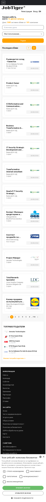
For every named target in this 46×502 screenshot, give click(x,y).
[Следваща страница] (37, 317)
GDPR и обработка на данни (13, 430)
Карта (5, 434)
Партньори (7, 395)
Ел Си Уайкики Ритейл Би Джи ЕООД (23, 351)
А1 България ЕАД (15, 336)
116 (34, 317)
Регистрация (26, 11)
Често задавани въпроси (12, 414)
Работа (5, 375)
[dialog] (23, 478)
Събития (6, 381)
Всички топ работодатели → (14, 358)
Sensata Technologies (17, 331)
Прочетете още (29, 467)
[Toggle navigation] (3, 2)
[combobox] (40, 457)
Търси (23, 41)
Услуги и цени (8, 417)
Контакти (6, 437)
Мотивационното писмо (12, 450)
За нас (5, 411)
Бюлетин (6, 388)
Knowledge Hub (8, 385)
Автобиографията (9, 447)
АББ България (14, 341)
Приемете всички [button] (23, 488)
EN (40, 11)
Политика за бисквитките (12, 427)
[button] (23, 498)
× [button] (43, 457)
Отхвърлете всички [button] (23, 493)
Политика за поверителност (13, 424)
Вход (35, 11)
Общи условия (8, 421)
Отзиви (5, 401)
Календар (6, 378)
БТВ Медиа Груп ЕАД (17, 346)
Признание (7, 391)
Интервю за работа (10, 453)
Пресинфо (6, 398)
